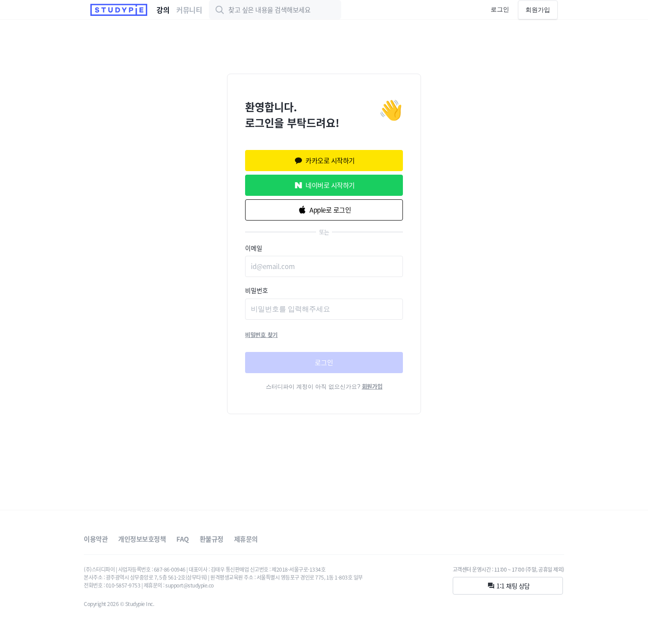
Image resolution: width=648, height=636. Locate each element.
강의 (162, 9)
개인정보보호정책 (142, 539)
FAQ (182, 539)
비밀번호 (256, 290)
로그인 (500, 9)
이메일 (253, 247)
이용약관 (96, 539)
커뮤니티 (189, 9)
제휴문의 (246, 539)
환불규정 (211, 539)
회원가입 (537, 9)
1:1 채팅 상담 (513, 585)
